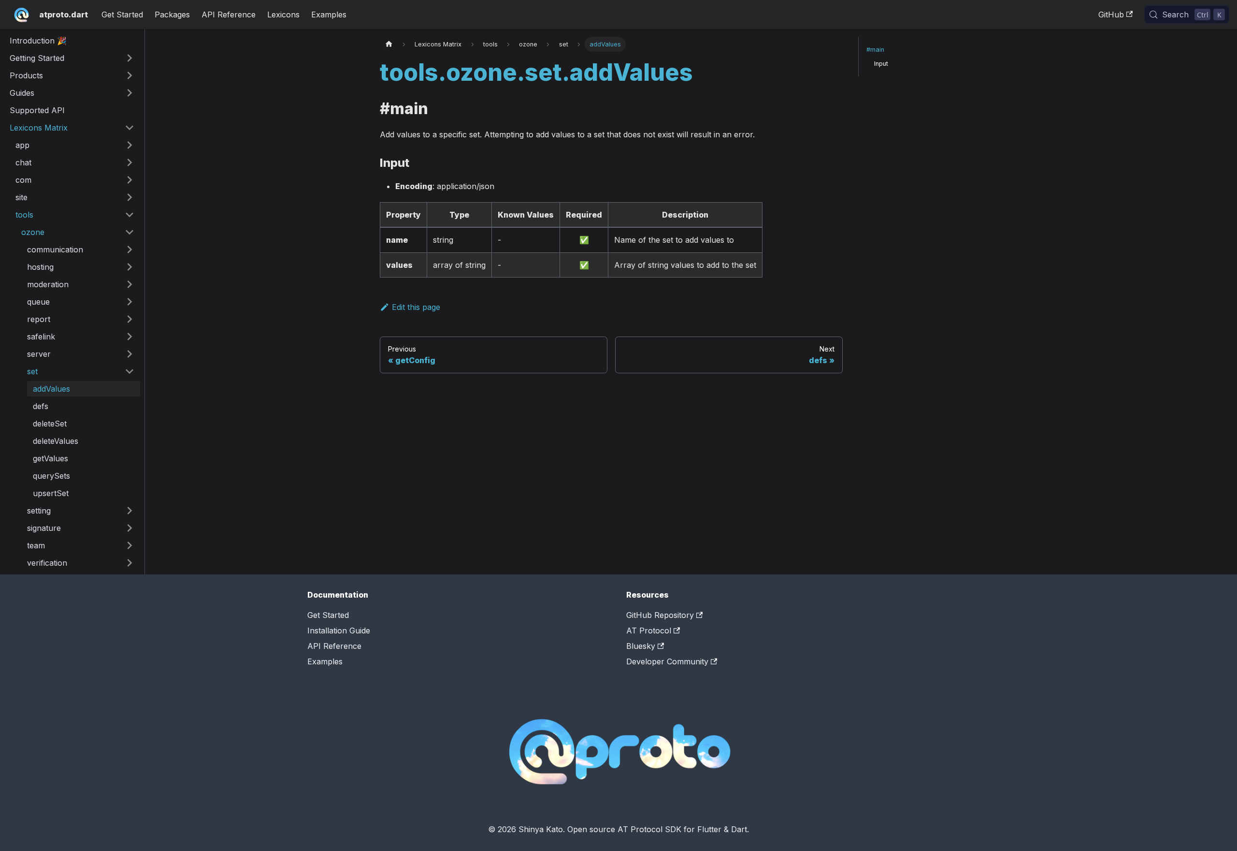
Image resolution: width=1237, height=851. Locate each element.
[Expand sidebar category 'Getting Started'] (129, 58)
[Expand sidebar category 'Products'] (129, 75)
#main (875, 49)
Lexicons (283, 14)
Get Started (122, 14)
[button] (75, 145)
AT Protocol (648, 630)
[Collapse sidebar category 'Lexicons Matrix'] (129, 127)
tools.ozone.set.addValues (536, 72)
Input (881, 63)
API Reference (228, 14)
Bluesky (640, 646)
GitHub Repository (660, 615)
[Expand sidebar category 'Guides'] (129, 93)
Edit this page (416, 307)
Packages (172, 14)
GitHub (1111, 14)
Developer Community (667, 661)
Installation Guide (338, 630)
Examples (328, 14)
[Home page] (389, 44)
